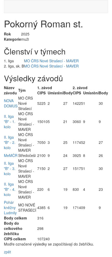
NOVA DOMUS (10, 103)
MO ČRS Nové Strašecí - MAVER (51, 60)
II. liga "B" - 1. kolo (9, 121)
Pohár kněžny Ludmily (10, 207)
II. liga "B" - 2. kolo (9, 142)
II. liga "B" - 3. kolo (9, 168)
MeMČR (10, 155)
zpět (7, 251)
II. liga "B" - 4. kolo (9, 189)
